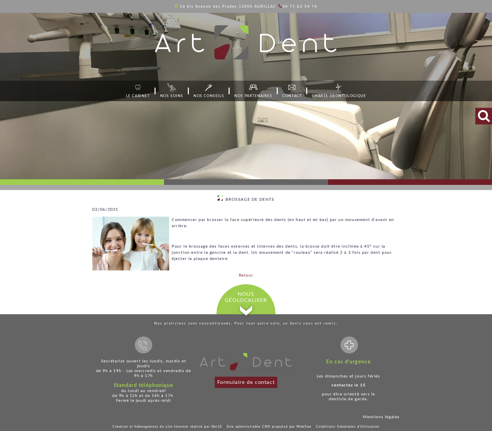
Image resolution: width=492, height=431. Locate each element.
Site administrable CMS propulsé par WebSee (269, 426)
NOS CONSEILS (208, 96)
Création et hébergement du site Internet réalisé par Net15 (167, 426)
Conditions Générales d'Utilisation (348, 426)
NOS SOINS (171, 96)
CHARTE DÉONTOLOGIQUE (339, 96)
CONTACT (292, 96)
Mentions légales (381, 417)
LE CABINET (138, 96)
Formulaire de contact (246, 382)
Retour (246, 275)
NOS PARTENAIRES (253, 96)
